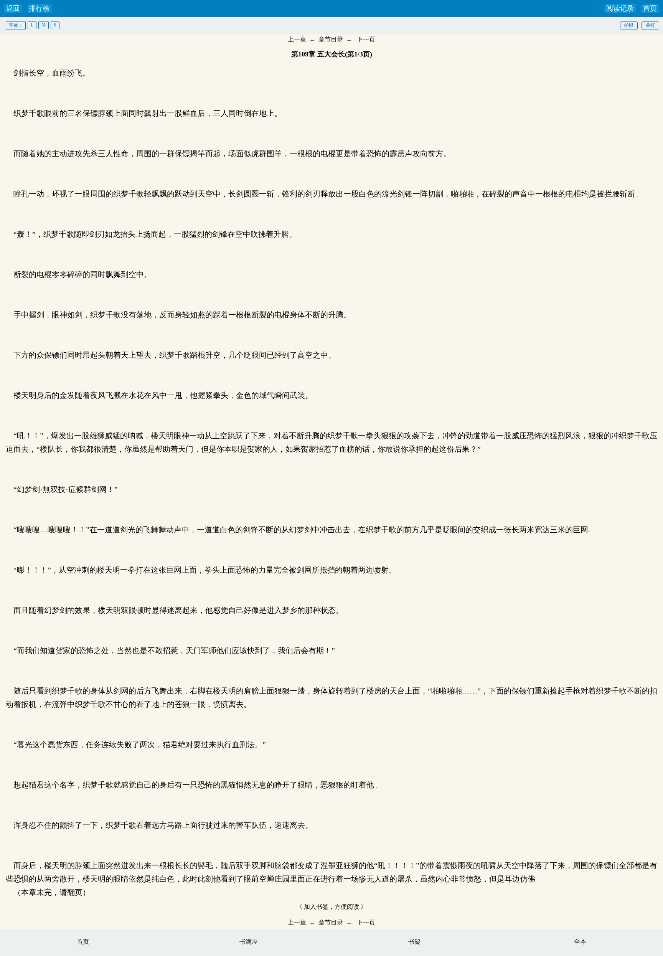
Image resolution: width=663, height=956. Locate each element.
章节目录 (330, 39)
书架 (414, 941)
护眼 (628, 25)
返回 (13, 8)
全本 (580, 941)
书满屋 (248, 941)
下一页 (366, 39)
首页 (650, 8)
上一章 (297, 39)
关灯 (650, 25)
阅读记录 (620, 8)
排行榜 (39, 8)
